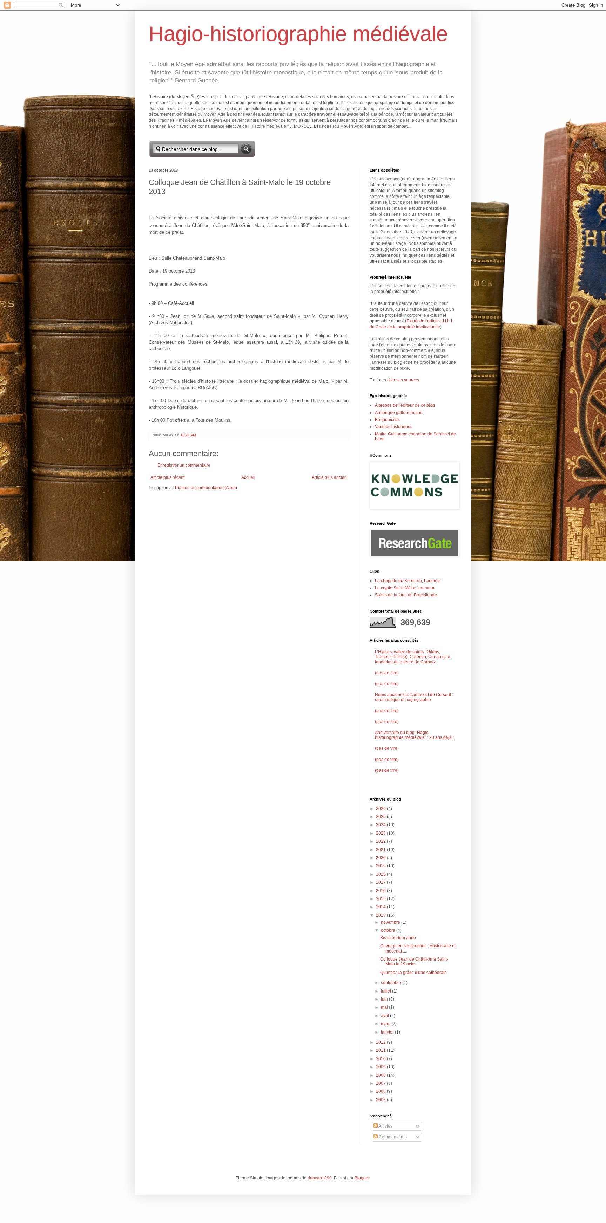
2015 (381, 898)
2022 (381, 841)
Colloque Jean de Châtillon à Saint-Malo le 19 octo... (414, 962)
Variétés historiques (393, 426)
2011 (381, 1050)
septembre (391, 982)
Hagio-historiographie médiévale (298, 34)
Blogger (362, 1178)
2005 (381, 1099)
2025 (381, 816)
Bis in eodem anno (398, 937)
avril (385, 1015)
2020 (381, 857)
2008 (381, 1075)
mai (385, 1007)
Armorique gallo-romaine (399, 412)
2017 (381, 882)
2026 (381, 808)
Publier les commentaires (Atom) (206, 487)
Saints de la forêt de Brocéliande (406, 595)
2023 (381, 833)
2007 (381, 1083)
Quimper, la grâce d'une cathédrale (413, 972)
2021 (381, 849)
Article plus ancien (329, 477)
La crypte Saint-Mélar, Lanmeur (405, 588)
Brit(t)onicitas (387, 419)
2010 (381, 1058)
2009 (381, 1066)
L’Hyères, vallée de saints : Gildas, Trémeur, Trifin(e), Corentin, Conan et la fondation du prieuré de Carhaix (412, 656)
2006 (381, 1091)
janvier (388, 1032)
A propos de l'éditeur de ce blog (405, 405)
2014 (381, 906)
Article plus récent (167, 477)
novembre (391, 922)
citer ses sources (403, 379)
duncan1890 (320, 1178)
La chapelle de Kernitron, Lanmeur (408, 580)
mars (386, 1023)
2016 (381, 890)
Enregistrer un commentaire (183, 465)
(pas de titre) (387, 672)
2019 (381, 865)
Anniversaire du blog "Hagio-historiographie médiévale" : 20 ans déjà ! (414, 735)
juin (385, 999)
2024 (381, 824)
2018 (381, 874)
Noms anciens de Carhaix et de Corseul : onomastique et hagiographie (414, 697)
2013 (381, 915)
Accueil (248, 477)
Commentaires (392, 1137)
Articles (385, 1126)
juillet (386, 991)
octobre (388, 930)
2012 (381, 1042)
